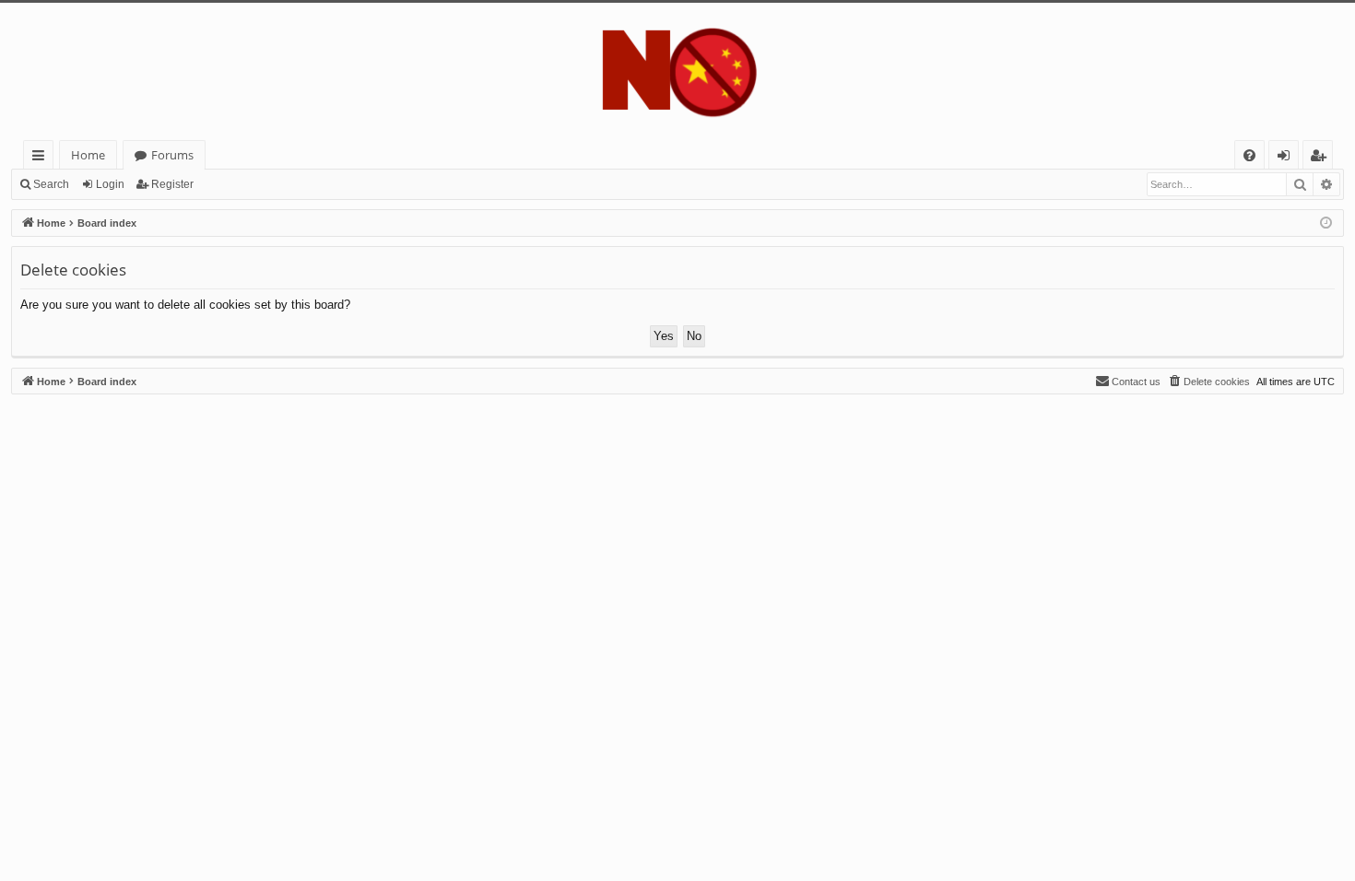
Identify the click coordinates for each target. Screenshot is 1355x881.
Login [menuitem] (1287, 158)
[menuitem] (1249, 155)
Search (51, 184)
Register (172, 184)
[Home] (677, 71)
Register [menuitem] (1322, 158)
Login (110, 184)
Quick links (42, 158)
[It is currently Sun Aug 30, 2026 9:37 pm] (1326, 223)
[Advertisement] (564, 523)
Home (88, 155)
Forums (172, 155)
